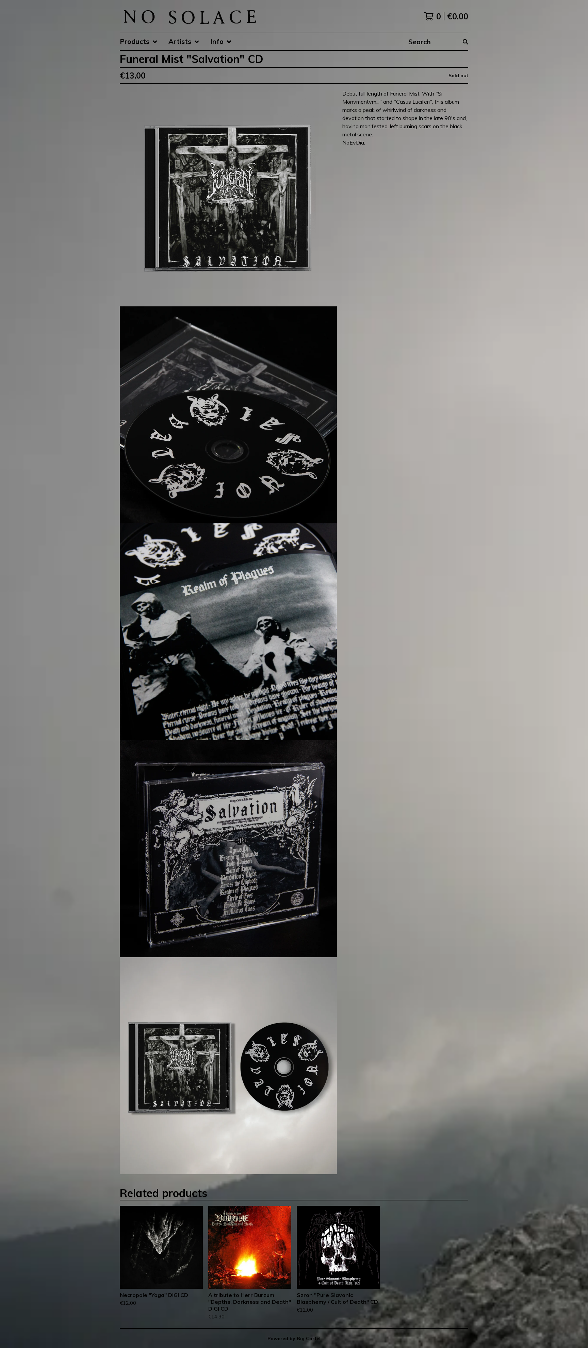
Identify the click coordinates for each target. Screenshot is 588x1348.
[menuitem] (139, 41)
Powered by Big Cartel (294, 1338)
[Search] (465, 41)
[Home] (190, 16)
